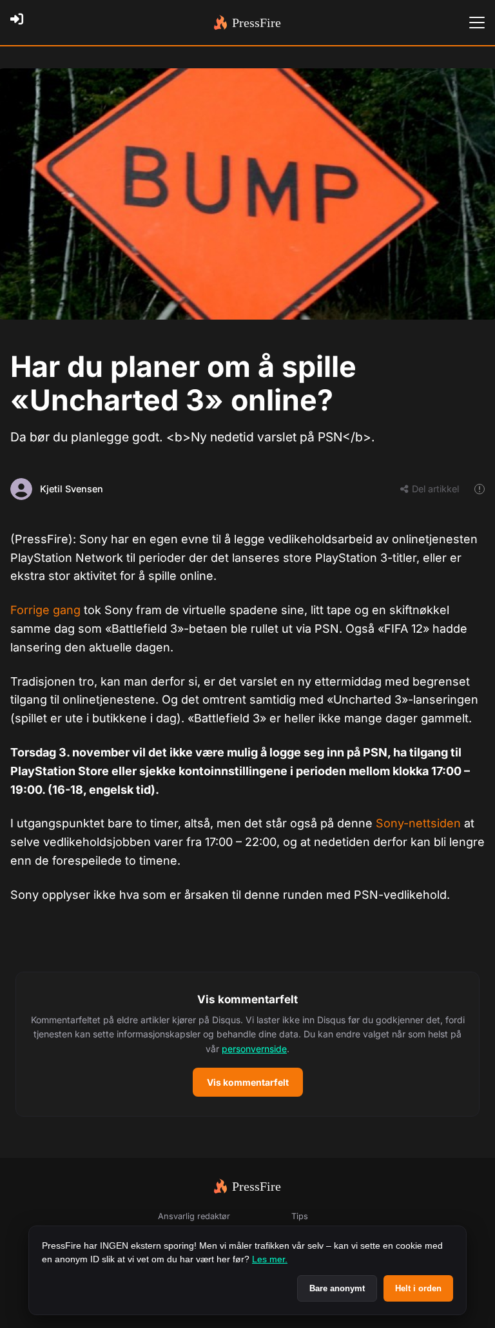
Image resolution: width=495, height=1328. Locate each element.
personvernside (254, 1048)
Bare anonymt (337, 1288)
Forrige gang (45, 610)
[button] (247, 1044)
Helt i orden (418, 1288)
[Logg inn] (20, 22)
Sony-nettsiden (418, 823)
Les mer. (269, 1259)
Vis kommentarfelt (248, 1082)
